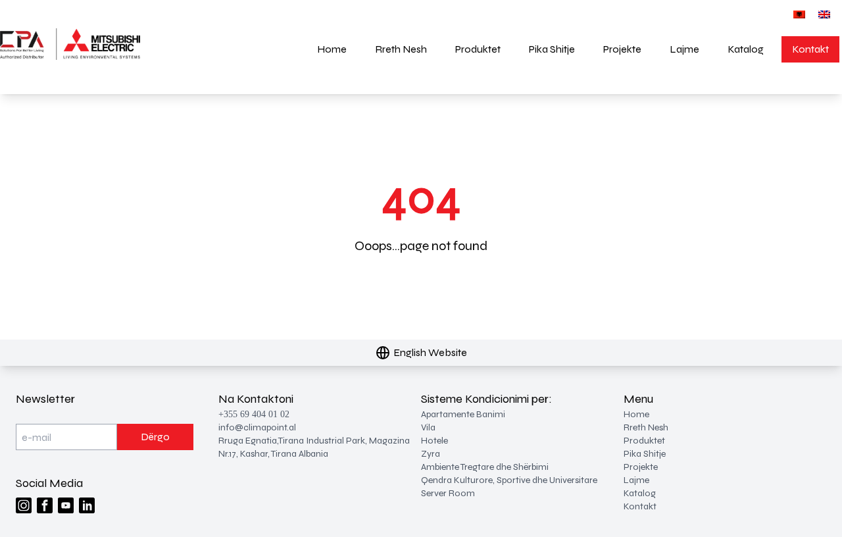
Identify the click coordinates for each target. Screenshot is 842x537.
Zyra (430, 453)
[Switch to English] (824, 14)
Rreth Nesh (401, 49)
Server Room (448, 493)
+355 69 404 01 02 (253, 414)
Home (332, 49)
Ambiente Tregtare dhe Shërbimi (485, 467)
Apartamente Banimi (463, 414)
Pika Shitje (552, 49)
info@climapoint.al (257, 427)
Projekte (622, 49)
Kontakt (810, 49)
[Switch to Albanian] (799, 14)
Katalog (746, 49)
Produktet (478, 49)
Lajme (684, 49)
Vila (428, 427)
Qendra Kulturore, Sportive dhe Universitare (509, 480)
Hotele (434, 440)
